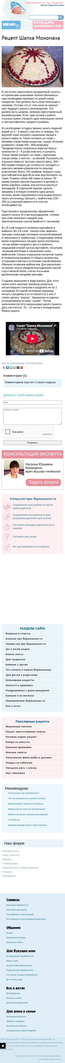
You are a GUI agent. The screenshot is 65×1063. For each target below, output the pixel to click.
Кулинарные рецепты (20, 680)
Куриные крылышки (18, 747)
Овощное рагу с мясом (21, 768)
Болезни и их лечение (20, 696)
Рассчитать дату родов (16, 910)
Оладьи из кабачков (19, 763)
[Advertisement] (32, 588)
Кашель (7, 859)
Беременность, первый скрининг (21, 867)
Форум (9, 933)
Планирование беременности (25, 701)
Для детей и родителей (21, 675)
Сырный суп (14, 820)
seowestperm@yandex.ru (50, 1059)
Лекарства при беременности (26, 644)
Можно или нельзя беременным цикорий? (28, 814)
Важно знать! (14, 654)
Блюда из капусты (18, 742)
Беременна (9, 876)
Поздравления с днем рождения (27, 690)
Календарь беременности (47, 24)
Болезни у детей (17, 665)
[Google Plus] (21, 367)
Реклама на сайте (23, 1056)
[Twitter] (11, 367)
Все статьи (13, 706)
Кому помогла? (11, 855)
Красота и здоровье (19, 685)
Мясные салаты (16, 752)
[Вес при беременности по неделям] (27, 550)
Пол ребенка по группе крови (20, 914)
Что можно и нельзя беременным (28, 670)
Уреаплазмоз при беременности (23, 793)
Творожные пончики (19, 727)
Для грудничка (15, 659)
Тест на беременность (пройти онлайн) (27, 798)
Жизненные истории (15, 938)
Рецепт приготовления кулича (25, 732)
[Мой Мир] (18, 367)
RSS (36, 1056)
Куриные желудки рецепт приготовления (27, 825)
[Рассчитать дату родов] (21, 540)
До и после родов (18, 649)
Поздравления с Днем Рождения (21, 1031)
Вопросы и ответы (18, 634)
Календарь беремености (17, 905)
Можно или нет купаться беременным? (26, 809)
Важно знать (12, 961)
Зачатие (7, 871)
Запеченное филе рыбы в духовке (29, 758)
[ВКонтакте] (7, 367)
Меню (9, 25)
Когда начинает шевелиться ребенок (25, 804)
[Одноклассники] (14, 367)
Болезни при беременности (24, 639)
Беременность (11, 851)
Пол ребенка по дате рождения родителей (26, 919)
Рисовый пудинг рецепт (21, 737)
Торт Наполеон (15, 773)
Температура (10, 863)
